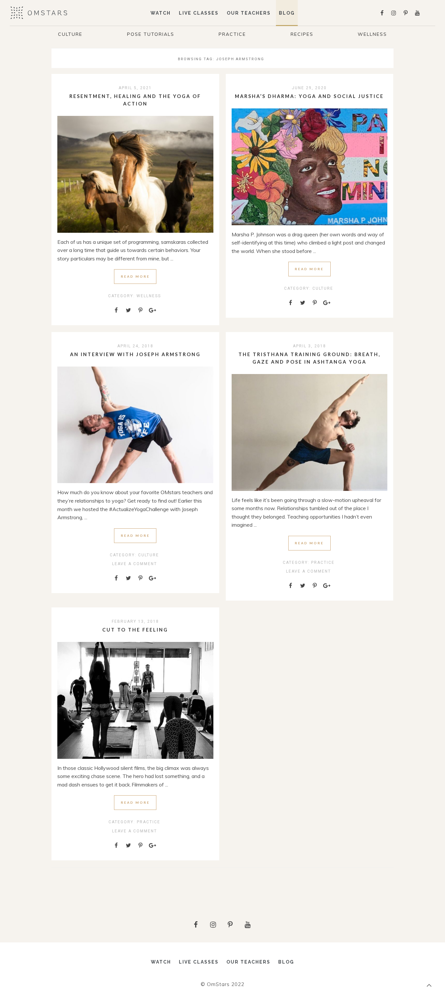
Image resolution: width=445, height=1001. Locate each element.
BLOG (287, 13)
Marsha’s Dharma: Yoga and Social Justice (309, 96)
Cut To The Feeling (135, 630)
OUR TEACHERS (249, 13)
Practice (232, 34)
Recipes (302, 34)
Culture (70, 34)
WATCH (161, 13)
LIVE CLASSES (199, 13)
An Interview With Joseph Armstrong (135, 354)
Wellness (372, 34)
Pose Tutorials (150, 34)
